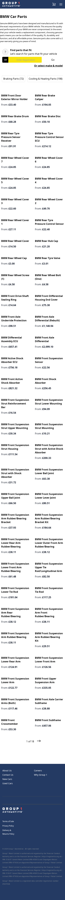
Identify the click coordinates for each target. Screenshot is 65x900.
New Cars (7, 779)
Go (53, 59)
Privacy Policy (8, 826)
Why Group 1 (40, 774)
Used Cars (7, 783)
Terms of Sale (8, 821)
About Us (7, 770)
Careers (38, 770)
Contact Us (7, 774)
